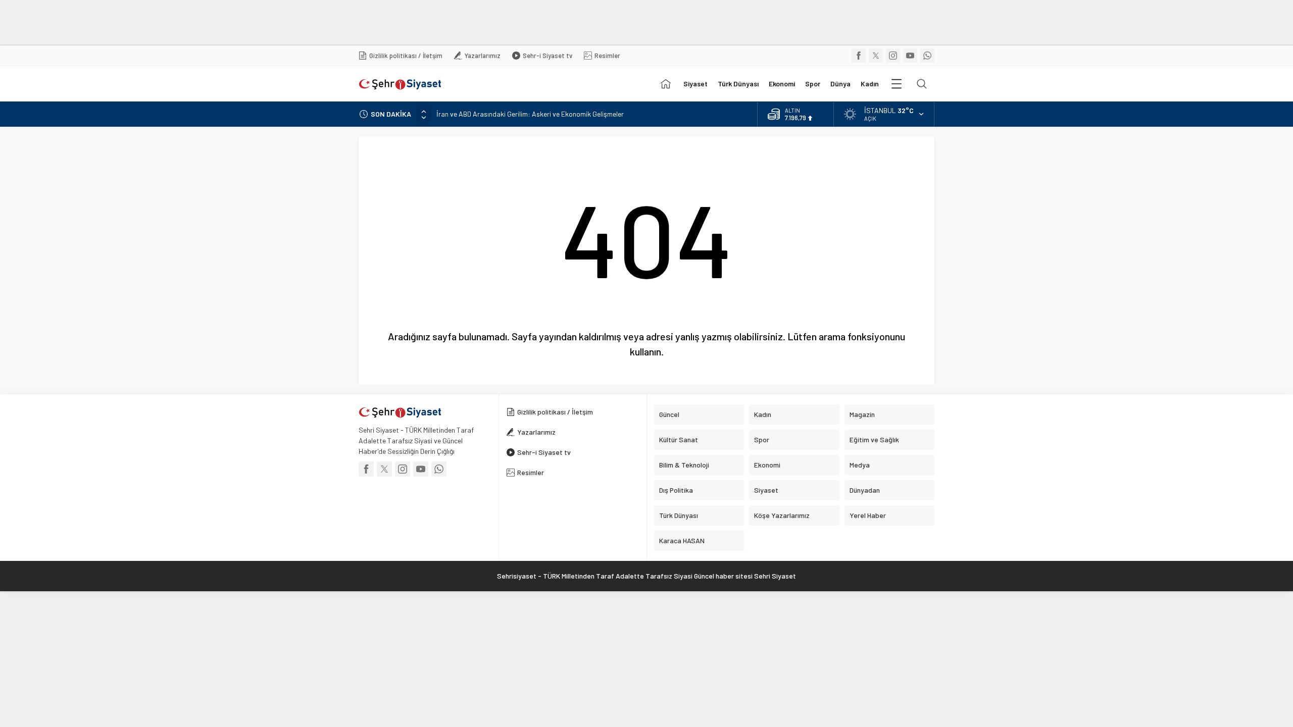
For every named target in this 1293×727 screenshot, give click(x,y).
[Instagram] (893, 55)
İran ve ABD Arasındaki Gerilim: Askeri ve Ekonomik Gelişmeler (530, 114)
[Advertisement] (245, 22)
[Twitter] (876, 55)
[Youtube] (910, 55)
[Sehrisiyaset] (665, 83)
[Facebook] (859, 55)
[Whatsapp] (927, 55)
